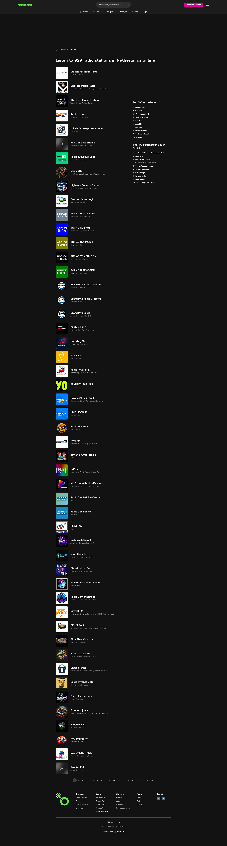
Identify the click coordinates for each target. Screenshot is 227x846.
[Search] (128, 4)
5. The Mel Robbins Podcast (143, 166)
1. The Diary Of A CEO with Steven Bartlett (148, 153)
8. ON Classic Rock (140, 131)
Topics (146, 12)
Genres (135, 12)
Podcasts (96, 12)
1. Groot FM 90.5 (139, 107)
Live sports (110, 12)
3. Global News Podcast (142, 159)
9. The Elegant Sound (141, 134)
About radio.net (81, 798)
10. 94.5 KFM (137, 137)
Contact (119, 798)
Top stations (83, 12)
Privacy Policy (101, 801)
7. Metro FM (137, 127)
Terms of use (101, 798)
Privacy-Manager (102, 811)
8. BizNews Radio (139, 176)
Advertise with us (82, 804)
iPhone (139, 798)
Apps (118, 801)
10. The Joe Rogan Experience (144, 183)
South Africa (115, 822)
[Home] (57, 50)
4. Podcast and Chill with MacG (144, 163)
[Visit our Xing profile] (163, 798)
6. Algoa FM (137, 124)
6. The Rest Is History (141, 169)
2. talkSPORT (138, 111)
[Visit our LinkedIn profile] (158, 798)
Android (139, 804)
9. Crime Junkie (139, 179)
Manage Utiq (100, 808)
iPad (138, 801)
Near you (123, 12)
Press (78, 801)
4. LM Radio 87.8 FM (140, 117)
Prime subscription (123, 808)
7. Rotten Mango (139, 173)
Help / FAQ (120, 804)
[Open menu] (207, 4)
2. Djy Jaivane (138, 156)
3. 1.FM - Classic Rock (141, 114)
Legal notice (100, 804)
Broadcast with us (82, 808)
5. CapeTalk (137, 121)
